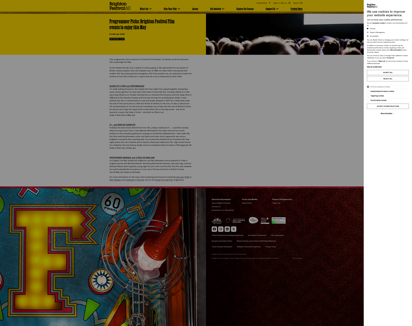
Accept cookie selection (388, 106)
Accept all (388, 72)
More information (386, 113)
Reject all (387, 79)
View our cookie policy (374, 67)
